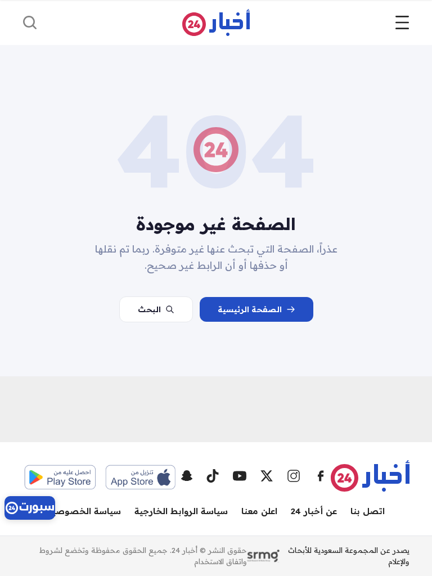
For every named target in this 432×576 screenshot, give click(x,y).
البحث (149, 309)
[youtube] (239, 476)
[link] (29, 508)
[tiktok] (212, 476)
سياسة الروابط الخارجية (181, 511)
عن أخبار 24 (314, 511)
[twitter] (266, 476)
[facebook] (320, 476)
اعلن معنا (259, 511)
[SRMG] (263, 556)
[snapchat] (186, 476)
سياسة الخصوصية (84, 511)
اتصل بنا (367, 511)
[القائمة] (402, 22)
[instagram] (293, 476)
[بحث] (30, 22)
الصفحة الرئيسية (250, 309)
